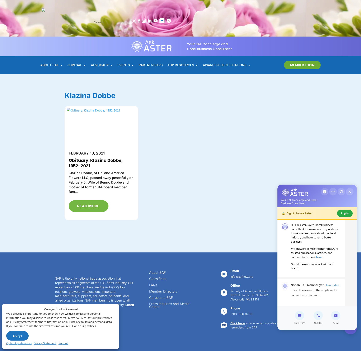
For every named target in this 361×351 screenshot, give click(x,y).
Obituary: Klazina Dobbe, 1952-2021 (96, 163)
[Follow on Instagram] (144, 21)
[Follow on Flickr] (161, 20)
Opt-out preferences (19, 343)
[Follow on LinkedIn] (150, 21)
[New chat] (341, 191)
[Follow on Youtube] (155, 21)
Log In (344, 213)
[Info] (324, 191)
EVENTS (123, 65)
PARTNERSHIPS (151, 65)
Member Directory (163, 291)
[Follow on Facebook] (139, 21)
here (319, 257)
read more (88, 206)
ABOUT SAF (49, 65)
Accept (17, 336)
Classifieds (157, 279)
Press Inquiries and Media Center (169, 305)
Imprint (63, 343)
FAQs (153, 285)
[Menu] (333, 191)
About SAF (157, 273)
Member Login (302, 65)
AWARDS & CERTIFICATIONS (225, 65)
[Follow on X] (134, 21)
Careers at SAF (161, 298)
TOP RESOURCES (180, 65)
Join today (332, 285)
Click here (237, 323)
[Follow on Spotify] (168, 20)
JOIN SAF (74, 65)
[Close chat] (349, 191)
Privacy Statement (45, 343)
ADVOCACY (100, 65)
